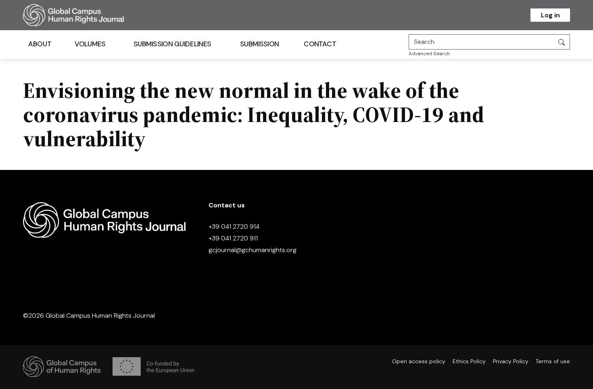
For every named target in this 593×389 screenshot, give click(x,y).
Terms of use (553, 361)
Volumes (90, 43)
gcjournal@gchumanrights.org (252, 250)
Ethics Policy (469, 361)
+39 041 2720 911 (233, 238)
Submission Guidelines (172, 43)
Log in (550, 15)
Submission (259, 43)
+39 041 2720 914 (234, 226)
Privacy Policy (510, 361)
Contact (320, 43)
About (39, 43)
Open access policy (418, 361)
